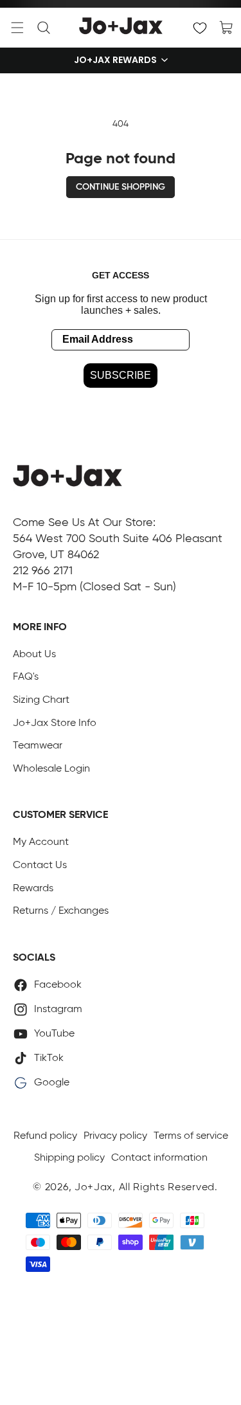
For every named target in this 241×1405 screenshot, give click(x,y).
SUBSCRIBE (120, 375)
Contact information (159, 1158)
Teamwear (37, 746)
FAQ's (26, 677)
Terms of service (191, 1136)
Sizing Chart (41, 700)
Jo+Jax (93, 1188)
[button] (17, 27)
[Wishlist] (200, 27)
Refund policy (45, 1136)
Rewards (33, 889)
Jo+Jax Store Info (54, 723)
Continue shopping (120, 187)
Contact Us (40, 865)
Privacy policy (115, 1136)
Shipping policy (69, 1158)
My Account (41, 842)
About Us (34, 654)
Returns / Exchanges (61, 911)
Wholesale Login (51, 769)
